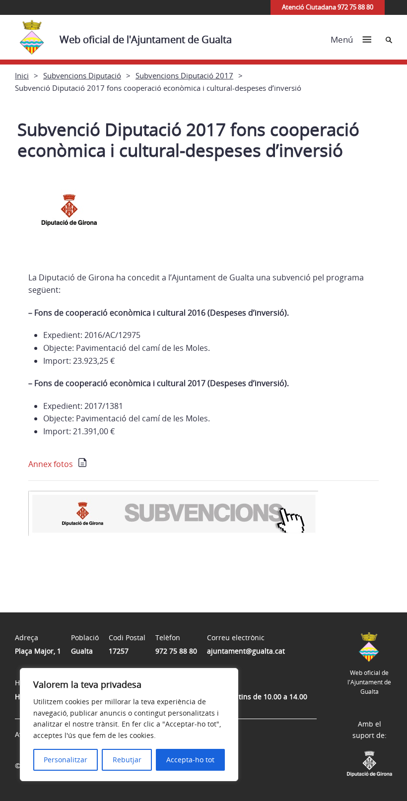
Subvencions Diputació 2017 (184, 75)
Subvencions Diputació (82, 75)
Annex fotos (50, 464)
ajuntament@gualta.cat (246, 651)
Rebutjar (127, 759)
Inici (22, 75)
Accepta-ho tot (190, 759)
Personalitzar (65, 759)
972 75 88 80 (176, 651)
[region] (129, 724)
